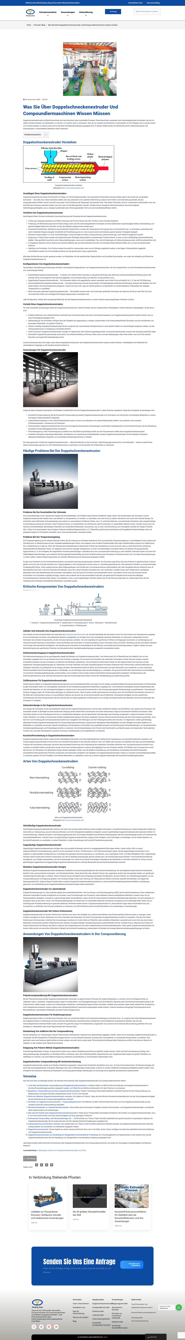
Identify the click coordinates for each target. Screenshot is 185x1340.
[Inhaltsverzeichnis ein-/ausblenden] (44, 135)
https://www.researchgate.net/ (72, 188)
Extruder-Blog (39, 25)
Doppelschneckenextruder (75, 634)
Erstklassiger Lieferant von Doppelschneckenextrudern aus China (61, 1150)
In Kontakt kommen (134, 1264)
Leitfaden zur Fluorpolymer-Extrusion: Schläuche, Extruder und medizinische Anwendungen (47, 1214)
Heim (29, 25)
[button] (36, 1164)
